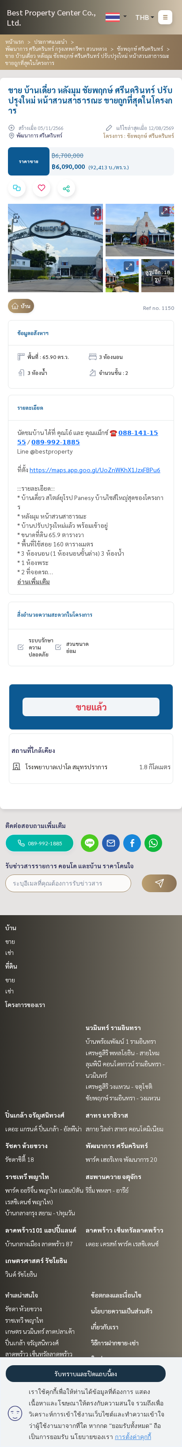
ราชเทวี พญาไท (27, 1176)
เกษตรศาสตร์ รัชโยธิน (36, 1260)
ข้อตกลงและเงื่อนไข (116, 1295)
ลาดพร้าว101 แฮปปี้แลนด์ (40, 1230)
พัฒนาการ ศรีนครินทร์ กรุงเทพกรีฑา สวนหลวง (56, 48)
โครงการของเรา (25, 1004)
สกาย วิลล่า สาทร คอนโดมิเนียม (124, 1129)
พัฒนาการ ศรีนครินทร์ (117, 1145)
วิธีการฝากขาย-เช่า (115, 1343)
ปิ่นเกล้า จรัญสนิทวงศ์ (34, 1115)
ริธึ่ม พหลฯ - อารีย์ (107, 1190)
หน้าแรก (14, 41)
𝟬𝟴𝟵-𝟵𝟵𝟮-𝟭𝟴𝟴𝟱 (55, 442)
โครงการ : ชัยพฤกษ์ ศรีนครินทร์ (138, 135)
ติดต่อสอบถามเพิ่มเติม (35, 825)
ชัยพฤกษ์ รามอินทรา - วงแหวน (123, 1098)
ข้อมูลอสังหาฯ (33, 332)
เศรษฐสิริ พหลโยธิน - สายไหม (122, 1053)
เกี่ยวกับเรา (104, 1327)
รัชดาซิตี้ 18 (19, 1159)
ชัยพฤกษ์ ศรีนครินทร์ (140, 48)
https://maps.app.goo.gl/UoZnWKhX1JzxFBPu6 (95, 469)
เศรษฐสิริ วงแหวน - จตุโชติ (119, 1086)
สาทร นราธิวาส (107, 1115)
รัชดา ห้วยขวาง (26, 1145)
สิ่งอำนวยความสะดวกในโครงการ (54, 614)
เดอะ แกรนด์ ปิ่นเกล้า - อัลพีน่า (43, 1129)
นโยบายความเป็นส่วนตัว (121, 1311)
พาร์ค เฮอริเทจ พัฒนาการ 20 (121, 1159)
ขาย (10, 941)
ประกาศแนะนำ (50, 41)
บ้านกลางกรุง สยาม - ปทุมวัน (40, 1213)
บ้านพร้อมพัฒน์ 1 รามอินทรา (121, 1041)
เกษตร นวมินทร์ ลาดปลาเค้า (40, 1331)
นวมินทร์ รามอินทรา (113, 1027)
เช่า (9, 952)
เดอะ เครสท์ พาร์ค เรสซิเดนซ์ (122, 1244)
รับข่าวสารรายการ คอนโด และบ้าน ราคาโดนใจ (69, 866)
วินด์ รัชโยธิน (21, 1274)
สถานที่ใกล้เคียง (33, 750)
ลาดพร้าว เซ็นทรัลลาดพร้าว (124, 1230)
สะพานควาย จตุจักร (113, 1176)
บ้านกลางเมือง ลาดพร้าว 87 (39, 1244)
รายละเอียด (30, 407)
